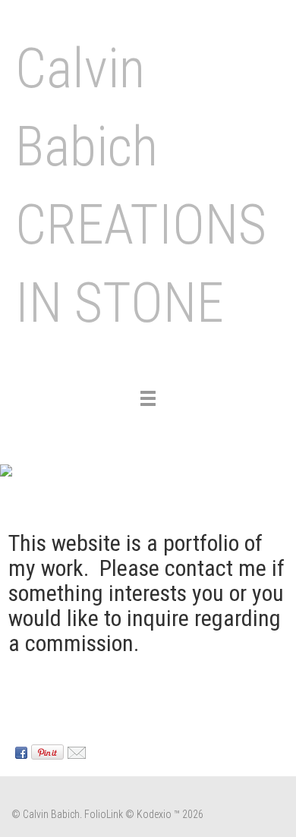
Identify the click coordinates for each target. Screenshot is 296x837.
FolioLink (103, 814)
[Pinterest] (45, 752)
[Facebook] (19, 752)
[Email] (75, 752)
